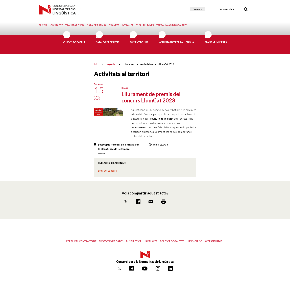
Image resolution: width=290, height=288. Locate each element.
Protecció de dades (111, 241)
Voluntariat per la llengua (176, 42)
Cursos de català (74, 42)
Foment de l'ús (139, 42)
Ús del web (150, 241)
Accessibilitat (213, 241)
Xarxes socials (226, 9)
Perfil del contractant (81, 241)
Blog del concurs (107, 170)
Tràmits (114, 25)
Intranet (127, 25)
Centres (196, 9)
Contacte (57, 25)
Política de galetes (172, 241)
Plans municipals (216, 42)
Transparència (75, 25)
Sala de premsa (97, 25)
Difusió (125, 88)
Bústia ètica (133, 241)
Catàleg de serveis (107, 42)
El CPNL (43, 25)
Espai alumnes (145, 25)
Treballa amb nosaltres (171, 25)
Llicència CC (194, 241)
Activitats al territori (121, 73)
